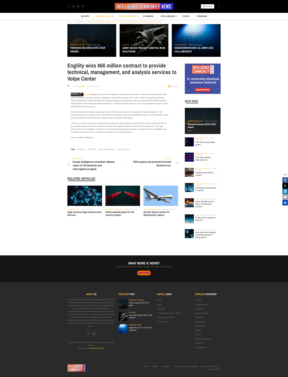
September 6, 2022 (87, 209)
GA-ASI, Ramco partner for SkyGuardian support (156, 213)
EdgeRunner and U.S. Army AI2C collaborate (194, 49)
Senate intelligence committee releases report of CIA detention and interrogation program (94, 165)
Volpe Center (123, 149)
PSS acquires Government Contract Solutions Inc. (152, 163)
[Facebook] (285, 180)
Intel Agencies (168, 16)
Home (69, 22)
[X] (285, 186)
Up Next (168, 158)
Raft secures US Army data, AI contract (205, 189)
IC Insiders (148, 16)
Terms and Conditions (165, 317)
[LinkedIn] (285, 191)
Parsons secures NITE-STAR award (87, 49)
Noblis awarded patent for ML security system (119, 213)
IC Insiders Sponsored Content (169, 313)
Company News (104, 16)
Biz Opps (85, 16)
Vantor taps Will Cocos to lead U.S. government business (204, 204)
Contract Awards (127, 16)
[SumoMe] (285, 202)
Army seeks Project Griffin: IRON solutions (143, 49)
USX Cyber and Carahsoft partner (205, 143)
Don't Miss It (78, 158)
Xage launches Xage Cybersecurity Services (84, 213)
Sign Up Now (144, 273)
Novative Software (97, 348)
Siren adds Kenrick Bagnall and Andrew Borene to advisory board (205, 235)
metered (92, 149)
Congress (199, 309)
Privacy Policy (162, 321)
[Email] (285, 197)
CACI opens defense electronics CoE (203, 158)
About (159, 304)
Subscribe (161, 309)
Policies (198, 334)
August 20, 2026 (209, 199)
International (200, 326)
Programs (202, 16)
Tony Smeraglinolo (107, 149)
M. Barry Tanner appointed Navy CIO (205, 218)
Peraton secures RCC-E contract (204, 173)
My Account (207, 6)
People (186, 16)
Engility (86, 94)
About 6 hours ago (93, 45)
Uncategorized (201, 347)
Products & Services (113, 209)
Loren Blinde (79, 86)
